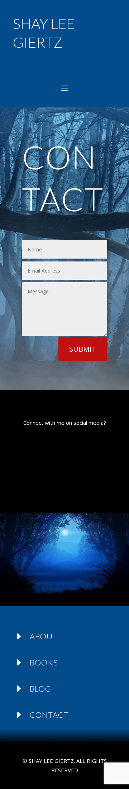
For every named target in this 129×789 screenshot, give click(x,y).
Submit (82, 349)
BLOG (40, 688)
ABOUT (44, 636)
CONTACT (49, 715)
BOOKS (44, 662)
